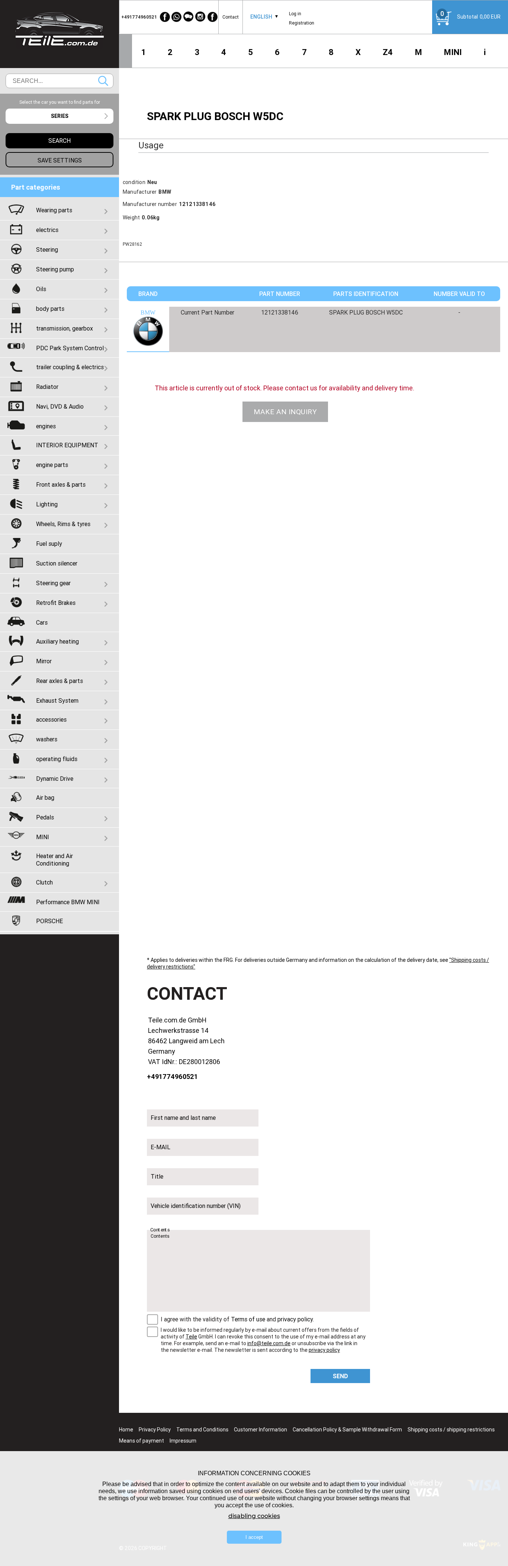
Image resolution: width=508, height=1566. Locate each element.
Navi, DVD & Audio (60, 406)
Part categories (35, 187)
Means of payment (141, 1440)
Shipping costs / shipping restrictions (451, 1429)
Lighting (47, 504)
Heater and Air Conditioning (54, 859)
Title (157, 1176)
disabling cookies (254, 1516)
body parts (50, 308)
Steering (47, 249)
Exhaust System (57, 700)
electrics (47, 229)
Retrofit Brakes (55, 602)
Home (126, 1429)
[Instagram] (200, 17)
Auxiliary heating (57, 641)
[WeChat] (188, 17)
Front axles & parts (61, 484)
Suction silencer (56, 563)
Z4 (388, 52)
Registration (301, 23)
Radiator (47, 386)
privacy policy (295, 1319)
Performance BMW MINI (68, 902)
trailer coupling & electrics (70, 367)
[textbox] (59, 116)
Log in (295, 13)
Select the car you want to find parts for (59, 102)
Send (340, 1376)
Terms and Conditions (202, 1429)
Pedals (45, 817)
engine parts (52, 464)
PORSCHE (49, 921)
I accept (254, 1537)
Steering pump (55, 269)
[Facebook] (165, 17)
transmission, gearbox (64, 328)
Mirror (44, 661)
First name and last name (183, 1117)
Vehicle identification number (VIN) (196, 1205)
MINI (453, 52)
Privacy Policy (155, 1429)
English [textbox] (261, 16)
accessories (51, 719)
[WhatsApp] (176, 17)
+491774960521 (172, 1076)
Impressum (183, 1440)
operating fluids (56, 759)
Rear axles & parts (59, 680)
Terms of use (248, 1319)
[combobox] (261, 17)
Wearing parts (54, 210)
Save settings (60, 160)
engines (46, 426)
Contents (160, 1230)
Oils (41, 289)
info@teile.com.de (268, 1343)
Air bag (45, 797)
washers (46, 739)
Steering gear (53, 583)
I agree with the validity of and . (237, 1319)
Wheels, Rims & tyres (63, 524)
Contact (230, 17)
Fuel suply (49, 543)
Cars (42, 622)
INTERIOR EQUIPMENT (67, 445)
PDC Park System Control (70, 348)
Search (103, 81)
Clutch (44, 882)
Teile (191, 1336)
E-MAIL (160, 1147)
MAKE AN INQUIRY (285, 411)
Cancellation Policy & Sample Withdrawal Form (347, 1429)
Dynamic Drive (54, 778)
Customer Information (260, 1429)
